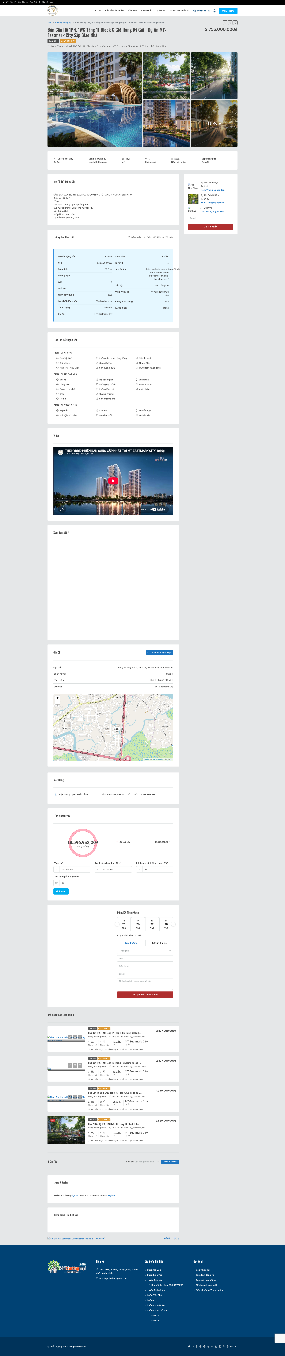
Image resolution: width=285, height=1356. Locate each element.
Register (111, 1195)
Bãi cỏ (63, 379)
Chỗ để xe (65, 363)
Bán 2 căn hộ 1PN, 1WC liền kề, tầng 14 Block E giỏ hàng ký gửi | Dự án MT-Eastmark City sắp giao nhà (139, 1124)
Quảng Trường (106, 394)
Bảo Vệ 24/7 (66, 358)
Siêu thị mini (145, 358)
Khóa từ (103, 410)
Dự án (159, 10)
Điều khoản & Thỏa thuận (209, 1290)
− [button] (57, 702)
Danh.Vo (123, 1049)
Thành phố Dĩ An (156, 1305)
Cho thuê (146, 10)
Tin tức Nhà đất (177, 10)
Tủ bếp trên (144, 415)
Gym (62, 394)
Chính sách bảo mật (206, 1285)
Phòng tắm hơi (106, 389)
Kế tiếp (167, 1238)
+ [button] (57, 697)
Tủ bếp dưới (145, 410)
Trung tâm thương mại (150, 367)
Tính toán (61, 891)
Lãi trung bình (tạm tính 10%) (152, 863)
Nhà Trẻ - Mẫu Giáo (70, 367)
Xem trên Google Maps (161, 652)
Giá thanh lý (68, 41)
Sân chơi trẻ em (107, 398)
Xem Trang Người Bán (213, 190)
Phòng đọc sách (107, 384)
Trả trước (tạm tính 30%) (108, 863)
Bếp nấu (64, 410)
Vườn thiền (144, 389)
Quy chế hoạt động (206, 1280)
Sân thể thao (145, 384)
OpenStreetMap (157, 759)
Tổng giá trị (59, 863)
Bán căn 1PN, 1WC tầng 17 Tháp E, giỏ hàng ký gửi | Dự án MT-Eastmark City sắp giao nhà (132, 1033)
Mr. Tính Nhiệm (111, 1049)
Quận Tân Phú (154, 1295)
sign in (74, 1195)
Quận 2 (155, 1315)
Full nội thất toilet (68, 415)
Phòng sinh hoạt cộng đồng (113, 358)
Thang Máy (144, 363)
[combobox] (145, 951)
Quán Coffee (105, 363)
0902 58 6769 (203, 11)
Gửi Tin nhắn (210, 226)
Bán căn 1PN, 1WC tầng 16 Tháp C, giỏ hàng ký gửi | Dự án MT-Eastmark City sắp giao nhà (132, 1063)
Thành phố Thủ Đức (157, 1310)
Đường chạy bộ (67, 389)
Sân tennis (144, 379)
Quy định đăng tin (205, 1275)
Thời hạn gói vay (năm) (66, 876)
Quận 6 (151, 1300)
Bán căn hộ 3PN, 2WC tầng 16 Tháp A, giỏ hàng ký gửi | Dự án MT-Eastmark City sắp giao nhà (134, 1092)
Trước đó (100, 1238)
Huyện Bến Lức (154, 1280)
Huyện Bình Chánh (156, 1290)
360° (95, 10)
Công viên (64, 384)
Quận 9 (155, 1320)
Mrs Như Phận (97, 1049)
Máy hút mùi (105, 415)
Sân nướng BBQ (107, 367)
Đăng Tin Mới (228, 11)
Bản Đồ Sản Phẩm (114, 10)
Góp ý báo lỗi (203, 1270)
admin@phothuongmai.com (113, 1278)
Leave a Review (170, 1162)
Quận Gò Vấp (154, 1270)
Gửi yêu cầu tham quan (145, 994)
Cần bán (132, 10)
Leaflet (146, 759)
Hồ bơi (63, 398)
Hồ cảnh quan (106, 379)
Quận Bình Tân (155, 1275)
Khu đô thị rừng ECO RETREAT (167, 1285)
